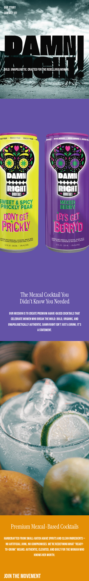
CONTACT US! (10, 13)
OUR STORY (10, 7)
